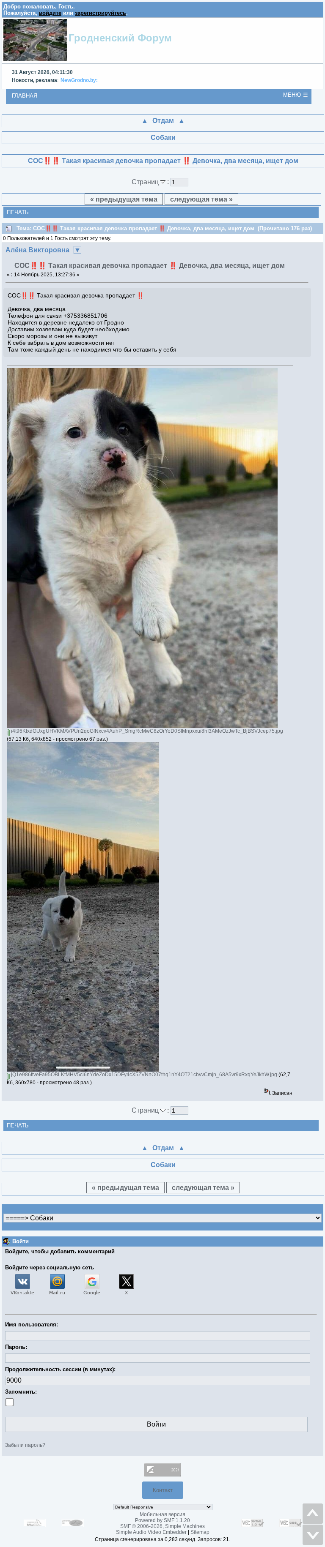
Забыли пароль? (25, 1445)
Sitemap (199, 1532)
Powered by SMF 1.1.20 (162, 1520)
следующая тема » (201, 199)
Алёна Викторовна (37, 250)
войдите (50, 13)
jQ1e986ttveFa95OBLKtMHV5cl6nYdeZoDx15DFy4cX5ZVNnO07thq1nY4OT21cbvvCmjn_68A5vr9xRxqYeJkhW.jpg (143, 1075)
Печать (18, 212)
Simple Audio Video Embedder (151, 1532)
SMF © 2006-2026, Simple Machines (162, 1526)
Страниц (146, 182)
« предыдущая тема (123, 199)
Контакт (163, 1490)
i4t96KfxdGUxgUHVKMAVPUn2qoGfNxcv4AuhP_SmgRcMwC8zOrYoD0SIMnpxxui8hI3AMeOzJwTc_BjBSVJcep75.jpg (146, 731)
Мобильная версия (162, 1514)
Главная (24, 96)
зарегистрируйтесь (100, 13)
